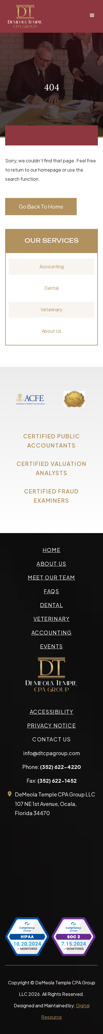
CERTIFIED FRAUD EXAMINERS (51, 496)
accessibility (52, 711)
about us (51, 563)
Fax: (52, 780)
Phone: (51, 766)
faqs (51, 591)
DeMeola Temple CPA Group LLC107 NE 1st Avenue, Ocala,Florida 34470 (55, 803)
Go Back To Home (41, 206)
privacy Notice (51, 725)
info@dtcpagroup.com (51, 753)
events (51, 646)
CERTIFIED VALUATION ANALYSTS (52, 468)
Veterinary (51, 309)
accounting (51, 632)
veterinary (51, 618)
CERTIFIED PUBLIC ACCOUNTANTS (51, 441)
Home (51, 550)
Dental (51, 288)
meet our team (51, 577)
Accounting (51, 266)
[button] (92, 15)
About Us (51, 331)
